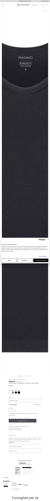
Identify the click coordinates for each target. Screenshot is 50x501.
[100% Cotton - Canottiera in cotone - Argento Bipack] (13, 392)
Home (10, 379)
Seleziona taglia (22, 420)
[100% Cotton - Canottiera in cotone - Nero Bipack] (19, 392)
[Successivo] (46, 192)
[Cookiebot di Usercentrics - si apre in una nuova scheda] (39, 240)
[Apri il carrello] (47, 5)
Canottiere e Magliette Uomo (18, 379)
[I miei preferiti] (44, 5)
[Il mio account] (42, 5)
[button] (12, 381)
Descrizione (11, 435)
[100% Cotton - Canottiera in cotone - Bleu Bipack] (16, 392)
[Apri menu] (3, 5)
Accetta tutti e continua (41, 260)
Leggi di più (11, 442)
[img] (7, 481)
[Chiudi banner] (48, 239)
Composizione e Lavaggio (15, 446)
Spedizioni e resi (13, 451)
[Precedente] (3, 192)
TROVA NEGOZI (46, 1)
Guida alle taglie (13, 404)
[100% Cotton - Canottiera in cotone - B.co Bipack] (10, 392)
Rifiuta (9, 260)
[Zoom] (45, 10)
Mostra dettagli (42, 256)
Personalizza (24, 260)
